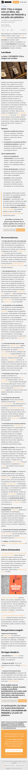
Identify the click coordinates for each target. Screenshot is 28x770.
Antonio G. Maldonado (8, 612)
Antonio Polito (7, 299)
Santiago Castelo (6, 477)
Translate (4, 6)
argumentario (15, 418)
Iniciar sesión (23, 2)
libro (11, 293)
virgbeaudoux (7, 635)
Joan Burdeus (12, 360)
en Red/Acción (18, 425)
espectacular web (11, 484)
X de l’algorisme (16, 502)
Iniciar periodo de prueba (14, 750)
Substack (8, 768)
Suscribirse (16, 2)
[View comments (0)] (7, 30)
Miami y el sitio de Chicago (10, 597)
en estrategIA (12, 494)
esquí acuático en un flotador (14, 265)
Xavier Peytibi (5, 382)
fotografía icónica (15, 345)
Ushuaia (16, 655)
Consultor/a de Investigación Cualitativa (13, 543)
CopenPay (15, 509)
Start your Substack (10, 765)
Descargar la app (20, 765)
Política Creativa (5, 25)
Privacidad (15, 761)
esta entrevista (5, 353)
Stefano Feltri (8, 302)
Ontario (18, 115)
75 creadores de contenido (16, 408)
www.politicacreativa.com (9, 728)
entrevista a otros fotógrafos (9, 356)
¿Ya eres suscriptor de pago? (14, 754)
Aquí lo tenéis (16, 462)
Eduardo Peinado (20, 538)
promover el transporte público (12, 213)
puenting (15, 263)
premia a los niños (6, 533)
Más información (13, 681)
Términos (20, 761)
